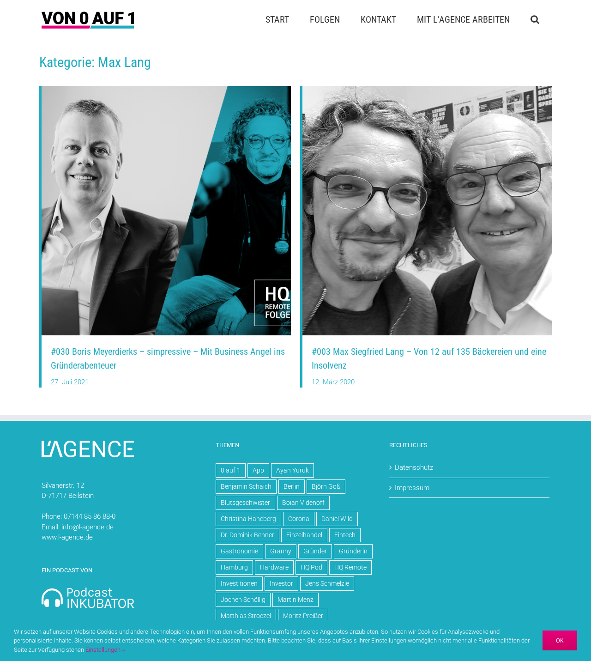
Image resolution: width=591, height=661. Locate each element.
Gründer (315, 551)
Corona (298, 518)
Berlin (291, 486)
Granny (280, 551)
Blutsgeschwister (245, 502)
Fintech (345, 535)
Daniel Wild (337, 518)
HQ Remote (350, 567)
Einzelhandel (304, 535)
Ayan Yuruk (292, 470)
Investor (281, 583)
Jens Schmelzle (327, 583)
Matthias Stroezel (246, 615)
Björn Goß (326, 486)
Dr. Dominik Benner (247, 535)
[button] (534, 19)
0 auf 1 (231, 470)
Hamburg (234, 567)
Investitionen (239, 583)
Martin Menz (295, 599)
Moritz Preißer (303, 615)
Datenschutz (414, 467)
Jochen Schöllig (243, 599)
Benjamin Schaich (246, 486)
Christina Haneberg (248, 518)
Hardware (274, 567)
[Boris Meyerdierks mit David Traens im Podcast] (166, 89)
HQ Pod (311, 567)
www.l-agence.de (67, 537)
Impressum (412, 488)
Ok (560, 640)
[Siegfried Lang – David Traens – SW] (427, 89)
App (258, 470)
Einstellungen (103, 649)
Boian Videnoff (303, 502)
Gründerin (353, 551)
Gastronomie (239, 551)
